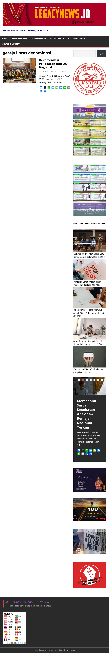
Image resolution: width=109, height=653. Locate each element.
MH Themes (71, 650)
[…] (65, 82)
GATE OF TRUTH (57, 38)
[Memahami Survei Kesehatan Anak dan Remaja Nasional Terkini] (89, 386)
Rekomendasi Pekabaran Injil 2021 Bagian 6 (54, 63)
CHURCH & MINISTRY (11, 44)
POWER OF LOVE (39, 38)
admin (64, 71)
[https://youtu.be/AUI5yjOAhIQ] (101, 53)
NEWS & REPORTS (19, 38)
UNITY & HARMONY (76, 38)
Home (4, 38)
